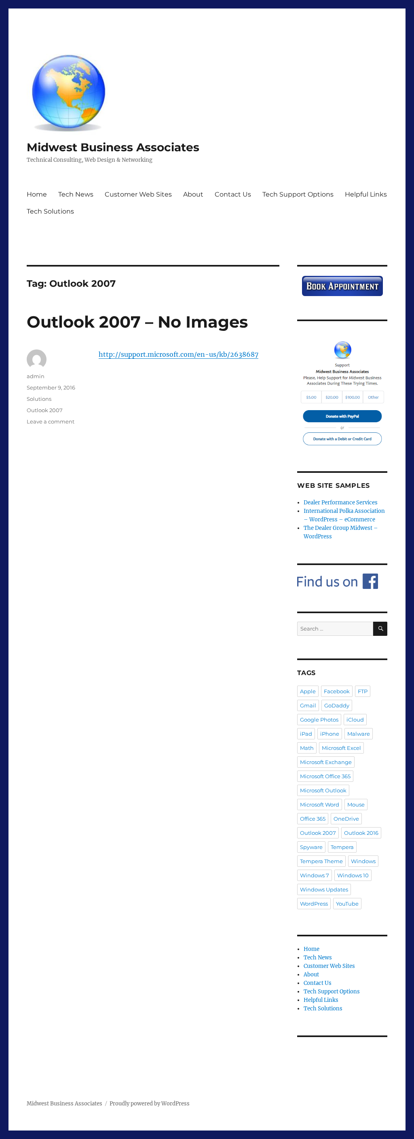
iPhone (329, 733)
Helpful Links (366, 194)
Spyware (311, 847)
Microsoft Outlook (323, 790)
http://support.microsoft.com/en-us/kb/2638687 (178, 354)
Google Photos (319, 719)
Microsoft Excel (341, 748)
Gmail (308, 705)
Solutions (39, 399)
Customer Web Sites (138, 194)
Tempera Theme (321, 861)
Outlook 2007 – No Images (137, 322)
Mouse (356, 804)
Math (307, 748)
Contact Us (233, 194)
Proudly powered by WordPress (150, 1103)
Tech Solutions (50, 211)
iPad (306, 733)
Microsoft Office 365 (325, 776)
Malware (358, 733)
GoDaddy (336, 705)
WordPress (314, 903)
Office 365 (312, 818)
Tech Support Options (298, 194)
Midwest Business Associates (113, 147)
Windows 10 (353, 875)
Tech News (75, 194)
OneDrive (346, 818)
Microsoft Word (319, 804)
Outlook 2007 (45, 410)
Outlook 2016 (361, 833)
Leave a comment (50, 421)
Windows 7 (314, 875)
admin (35, 376)
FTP (363, 691)
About (193, 194)
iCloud (355, 719)
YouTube (347, 903)
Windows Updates (324, 889)
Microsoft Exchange (326, 762)
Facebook (337, 691)
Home (37, 194)
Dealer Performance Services (341, 502)
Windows (363, 861)
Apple (308, 691)
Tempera (342, 847)
